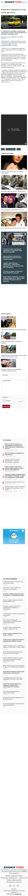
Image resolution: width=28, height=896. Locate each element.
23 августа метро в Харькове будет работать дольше (13, 272)
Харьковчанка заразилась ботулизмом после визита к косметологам (12, 257)
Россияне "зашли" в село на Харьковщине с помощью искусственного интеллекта (12, 460)
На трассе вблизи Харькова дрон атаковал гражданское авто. (12, 627)
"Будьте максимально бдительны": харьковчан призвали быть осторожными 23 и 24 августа (13, 265)
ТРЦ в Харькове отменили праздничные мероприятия (14, 614)
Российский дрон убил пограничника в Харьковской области (13, 704)
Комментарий (6, 380)
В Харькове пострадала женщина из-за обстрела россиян (13, 698)
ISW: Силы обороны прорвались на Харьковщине (14, 453)
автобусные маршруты (10, 149)
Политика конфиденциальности (14, 880)
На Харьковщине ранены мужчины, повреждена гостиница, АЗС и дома (12, 678)
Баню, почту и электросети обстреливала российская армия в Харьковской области (12, 621)
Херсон (18, 149)
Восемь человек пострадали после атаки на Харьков (12, 634)
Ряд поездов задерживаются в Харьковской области (11, 692)
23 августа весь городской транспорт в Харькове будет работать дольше (12, 250)
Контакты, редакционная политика (14, 875)
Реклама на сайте (23, 878)
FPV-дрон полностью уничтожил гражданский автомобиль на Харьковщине (12, 607)
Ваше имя (5, 375)
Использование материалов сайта (9, 878)
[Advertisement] (14, 98)
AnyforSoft (18, 894)
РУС (15, 889)
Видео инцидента (6, 37)
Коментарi (6, 406)
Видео (3, 149)
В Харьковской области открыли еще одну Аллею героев (13, 582)
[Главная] (13, 2)
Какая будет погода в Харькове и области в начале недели (12, 588)
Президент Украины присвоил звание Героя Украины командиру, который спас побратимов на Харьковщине (15, 476)
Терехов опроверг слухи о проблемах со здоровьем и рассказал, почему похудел (15, 488)
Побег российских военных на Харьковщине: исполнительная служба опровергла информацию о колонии (14, 446)
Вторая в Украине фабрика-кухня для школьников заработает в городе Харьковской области (13, 659)
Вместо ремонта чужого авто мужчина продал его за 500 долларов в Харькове (13, 666)
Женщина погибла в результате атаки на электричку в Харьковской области (13, 594)
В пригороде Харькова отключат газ (14, 482)
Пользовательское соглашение (14, 882)
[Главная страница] (14, 867)
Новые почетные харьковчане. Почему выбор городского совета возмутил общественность (14, 468)
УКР (23, 2)
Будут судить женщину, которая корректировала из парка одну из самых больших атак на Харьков (14, 279)
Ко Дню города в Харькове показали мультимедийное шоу (13, 600)
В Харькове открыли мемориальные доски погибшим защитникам (12, 652)
